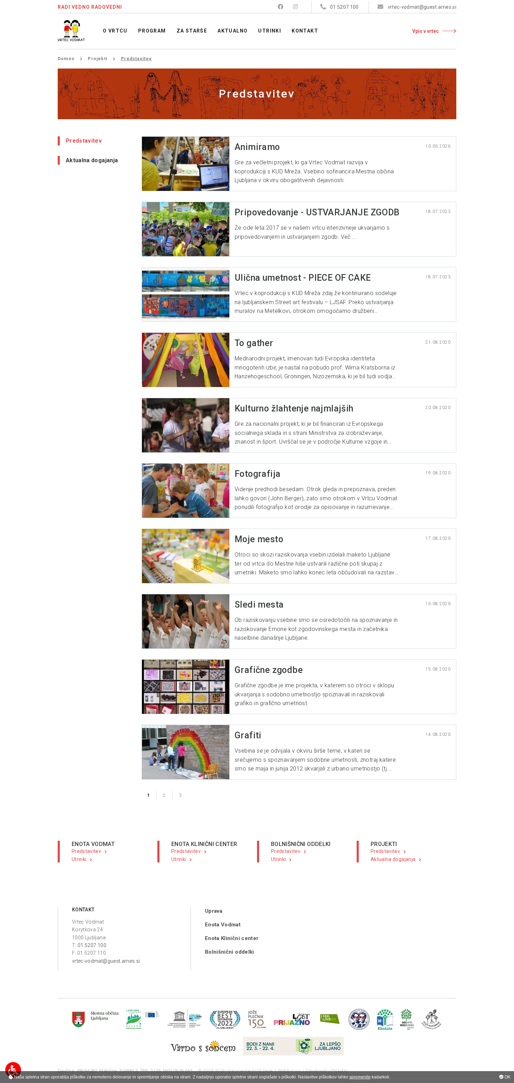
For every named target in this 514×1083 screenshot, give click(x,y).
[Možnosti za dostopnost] (13, 1070)
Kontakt (305, 31)
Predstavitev (84, 140)
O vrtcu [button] (115, 31)
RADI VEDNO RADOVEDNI (90, 7)
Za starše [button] (192, 31)
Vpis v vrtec (425, 31)
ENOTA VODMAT (93, 844)
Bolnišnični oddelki (229, 952)
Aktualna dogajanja (92, 160)
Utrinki (79, 859)
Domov (66, 58)
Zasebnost (316, 1070)
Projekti (97, 58)
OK (507, 1077)
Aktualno (232, 31)
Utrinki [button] (269, 31)
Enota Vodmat (223, 924)
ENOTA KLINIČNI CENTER (204, 844)
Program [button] (152, 31)
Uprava (213, 911)
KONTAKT (83, 909)
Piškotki (339, 1070)
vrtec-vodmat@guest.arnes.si (106, 961)
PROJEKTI (384, 844)
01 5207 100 (92, 945)
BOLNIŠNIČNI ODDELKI (301, 844)
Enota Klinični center (231, 938)
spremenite (360, 1077)
